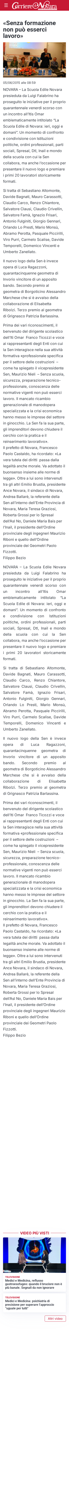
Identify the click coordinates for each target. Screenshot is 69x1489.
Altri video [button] (55, 1318)
